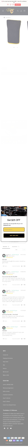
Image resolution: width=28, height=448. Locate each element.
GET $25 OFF (14, 235)
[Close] (25, 208)
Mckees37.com (7, 225)
